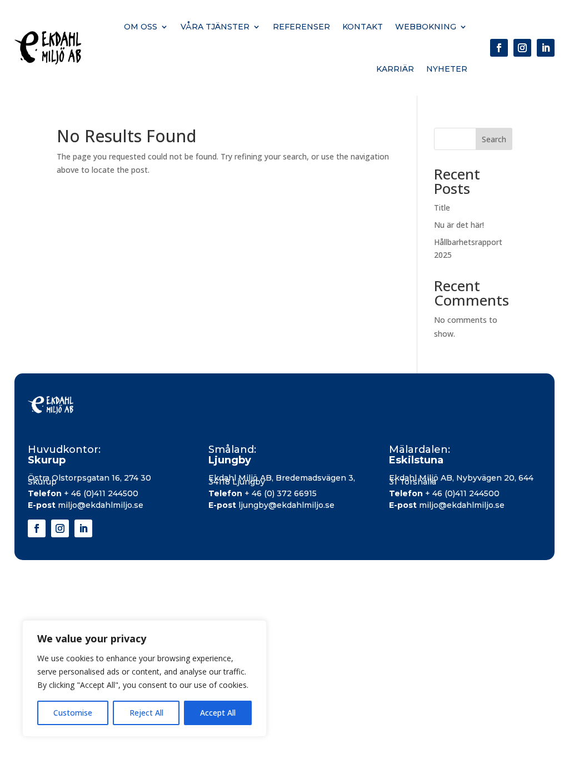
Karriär (395, 69)
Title (442, 207)
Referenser (301, 27)
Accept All (218, 712)
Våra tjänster (215, 27)
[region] (144, 678)
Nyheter (446, 69)
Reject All (146, 712)
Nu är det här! (459, 224)
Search (494, 139)
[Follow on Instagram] (522, 48)
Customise (72, 712)
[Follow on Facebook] (499, 48)
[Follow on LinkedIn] (546, 48)
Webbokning (425, 27)
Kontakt (362, 27)
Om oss (140, 27)
